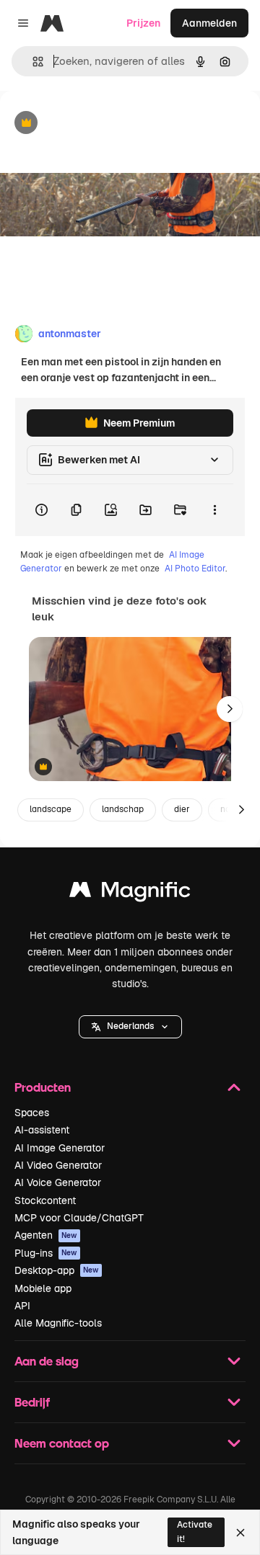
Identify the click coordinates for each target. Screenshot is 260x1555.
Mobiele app (43, 1288)
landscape (51, 809)
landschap (123, 809)
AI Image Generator (59, 1147)
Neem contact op (61, 1443)
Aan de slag (46, 1360)
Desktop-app (56, 1270)
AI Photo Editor (195, 568)
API (22, 1305)
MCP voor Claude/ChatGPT (79, 1217)
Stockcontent (45, 1200)
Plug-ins (45, 1253)
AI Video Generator (58, 1165)
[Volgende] (230, 709)
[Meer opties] (214, 510)
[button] (130, 1026)
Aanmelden (209, 23)
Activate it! (194, 1531)
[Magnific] (130, 893)
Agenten (45, 1235)
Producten (42, 1087)
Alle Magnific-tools (58, 1322)
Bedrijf (32, 1401)
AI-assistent (41, 1129)
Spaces (31, 1112)
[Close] (240, 1532)
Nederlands (130, 1026)
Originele (95, 123)
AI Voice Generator (57, 1182)
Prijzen (143, 23)
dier (182, 809)
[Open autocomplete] (32, 61)
